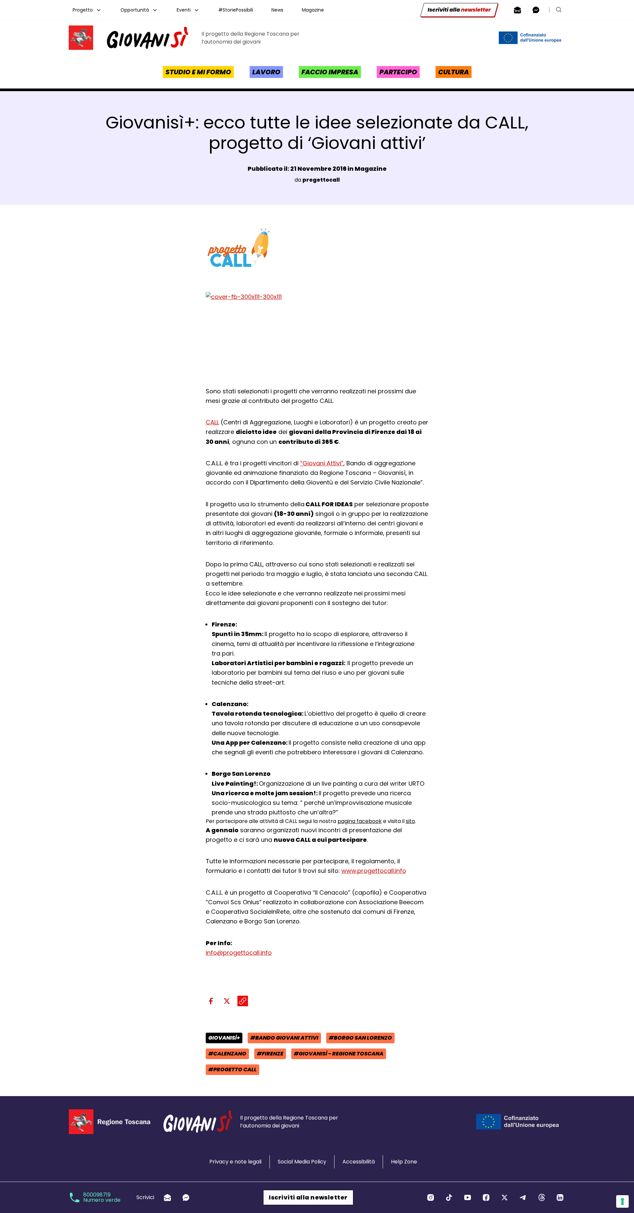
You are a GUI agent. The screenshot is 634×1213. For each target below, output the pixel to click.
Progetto (83, 10)
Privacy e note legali (235, 1161)
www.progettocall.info (373, 871)
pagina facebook (359, 821)
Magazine (313, 10)
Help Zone (404, 1161)
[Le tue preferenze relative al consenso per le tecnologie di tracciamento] (622, 1201)
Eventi (184, 10)
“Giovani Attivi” (321, 463)
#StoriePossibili (235, 10)
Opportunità (135, 10)
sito (410, 821)
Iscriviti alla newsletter (308, 1197)
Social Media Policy (302, 1161)
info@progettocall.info (239, 952)
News (277, 10)
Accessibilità (358, 1161)
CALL (212, 422)
